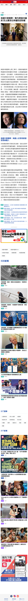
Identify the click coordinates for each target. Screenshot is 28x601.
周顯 (3, 425)
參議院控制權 (22, 252)
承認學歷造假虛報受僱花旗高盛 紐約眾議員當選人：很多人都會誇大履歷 (14, 396)
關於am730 (21, 599)
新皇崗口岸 (4, 419)
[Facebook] (11, 596)
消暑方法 (14, 422)
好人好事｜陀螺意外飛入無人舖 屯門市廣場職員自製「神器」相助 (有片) (14, 452)
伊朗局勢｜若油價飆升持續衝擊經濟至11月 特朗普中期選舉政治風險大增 (14, 328)
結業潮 (19, 416)
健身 (20, 422)
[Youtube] (18, 596)
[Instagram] (14, 596)
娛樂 (2, 500)
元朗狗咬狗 (4, 416)
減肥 (25, 422)
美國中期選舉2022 (15, 249)
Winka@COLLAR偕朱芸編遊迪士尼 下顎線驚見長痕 (14, 498)
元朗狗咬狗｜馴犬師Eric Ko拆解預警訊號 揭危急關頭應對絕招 (13, 475)
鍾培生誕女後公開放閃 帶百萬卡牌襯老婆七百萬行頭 (14, 520)
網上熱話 (19, 419)
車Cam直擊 (12, 416)
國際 (2, 14)
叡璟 (9, 422)
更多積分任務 (21, 587)
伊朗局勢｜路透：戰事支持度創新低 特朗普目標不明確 (14, 282)
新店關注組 (12, 419)
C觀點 (3, 422)
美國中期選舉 (5, 249)
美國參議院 (14, 252)
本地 (2, 455)
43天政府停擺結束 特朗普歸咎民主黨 (11, 374)
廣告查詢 (6, 599)
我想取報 (14, 599)
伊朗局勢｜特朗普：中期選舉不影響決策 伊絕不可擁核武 (14, 305)
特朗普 (3, 255)
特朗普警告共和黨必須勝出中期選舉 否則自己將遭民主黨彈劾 (14, 351)
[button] (2, 1)
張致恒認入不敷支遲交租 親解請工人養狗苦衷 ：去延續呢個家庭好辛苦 (14, 545)
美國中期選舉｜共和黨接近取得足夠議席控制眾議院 (15, 212)
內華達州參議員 (5, 252)
